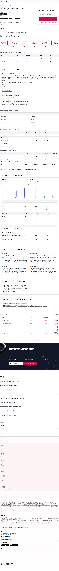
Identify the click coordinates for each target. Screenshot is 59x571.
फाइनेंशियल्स (18, 32)
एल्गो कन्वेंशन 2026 (3, 448)
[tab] (29, 69)
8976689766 (26, 527)
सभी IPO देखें (55, 314)
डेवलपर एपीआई (2, 481)
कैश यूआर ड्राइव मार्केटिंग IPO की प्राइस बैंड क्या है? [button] (8, 389)
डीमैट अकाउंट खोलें (30, 363)
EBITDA (6, 181)
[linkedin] (11, 534)
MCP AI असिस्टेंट (3, 477)
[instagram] (4, 534)
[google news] (15, 534)
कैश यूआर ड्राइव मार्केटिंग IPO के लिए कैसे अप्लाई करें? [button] (9, 394)
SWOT (22, 32)
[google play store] (5, 545)
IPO (3, 5)
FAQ (26, 32)
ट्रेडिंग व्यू (2, 480)
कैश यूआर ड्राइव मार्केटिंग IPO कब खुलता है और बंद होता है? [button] (10, 381)
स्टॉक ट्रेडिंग (2, 460)
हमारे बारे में (2, 445)
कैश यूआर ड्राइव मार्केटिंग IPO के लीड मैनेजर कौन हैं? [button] (9, 411)
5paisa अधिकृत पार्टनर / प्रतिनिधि (5, 488)
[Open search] (55, 1)
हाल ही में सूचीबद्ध (36, 340)
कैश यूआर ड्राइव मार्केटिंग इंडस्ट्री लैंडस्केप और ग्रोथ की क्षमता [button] (17, 300)
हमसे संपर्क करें (2, 511)
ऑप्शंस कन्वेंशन (2, 453)
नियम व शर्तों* (49, 22)
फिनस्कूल (2, 452)
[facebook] (8, 534)
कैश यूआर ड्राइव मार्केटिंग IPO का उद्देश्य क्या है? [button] (8, 415)
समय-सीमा (4, 32)
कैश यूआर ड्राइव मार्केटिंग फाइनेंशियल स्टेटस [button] (13, 175)
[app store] (14, 545)
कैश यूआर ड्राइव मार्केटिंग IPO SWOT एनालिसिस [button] (14, 250)
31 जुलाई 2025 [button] (4, 43)
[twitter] (6, 534)
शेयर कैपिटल (37, 181)
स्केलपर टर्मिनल (2, 470)
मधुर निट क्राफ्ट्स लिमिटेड (7, 323)
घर (1, 5)
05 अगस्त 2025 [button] (24, 43)
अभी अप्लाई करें (48, 19)
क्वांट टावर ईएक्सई (3, 483)
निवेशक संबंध (2, 446)
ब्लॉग (1, 454)
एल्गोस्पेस (2, 479)
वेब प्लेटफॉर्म (2, 471)
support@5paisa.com (8, 527)
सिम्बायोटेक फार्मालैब (6, 320)
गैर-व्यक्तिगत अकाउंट (3, 490)
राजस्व (3, 181)
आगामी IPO (7, 340)
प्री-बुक (56, 320)
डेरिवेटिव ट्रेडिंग (2, 461)
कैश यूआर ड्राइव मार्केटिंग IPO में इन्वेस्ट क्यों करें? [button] (14, 281)
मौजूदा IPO (21, 340)
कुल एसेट (41, 181)
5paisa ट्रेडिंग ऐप (3, 475)
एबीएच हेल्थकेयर (5, 326)
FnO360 (2, 472)
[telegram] (1, 534)
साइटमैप (2, 450)
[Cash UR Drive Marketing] (10, 12)
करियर (1, 449)
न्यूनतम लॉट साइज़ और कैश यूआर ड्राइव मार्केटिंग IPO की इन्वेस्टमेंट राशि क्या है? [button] (13, 398)
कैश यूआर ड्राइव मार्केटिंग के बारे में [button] (10, 70)
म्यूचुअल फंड (2, 464)
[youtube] (13, 534)
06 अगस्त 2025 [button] (34, 43)
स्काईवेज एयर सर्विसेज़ (6, 333)
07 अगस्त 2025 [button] (55, 43)
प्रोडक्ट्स (2, 459)
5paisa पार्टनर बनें (3, 487)
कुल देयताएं (32, 181)
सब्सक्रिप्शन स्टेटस (11, 32)
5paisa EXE (2, 476)
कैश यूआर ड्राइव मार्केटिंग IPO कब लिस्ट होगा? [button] (8, 402)
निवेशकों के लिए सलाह (4, 517)
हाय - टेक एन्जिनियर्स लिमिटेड (7, 330)
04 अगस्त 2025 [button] (14, 43)
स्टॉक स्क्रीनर (2, 465)
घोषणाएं (1, 457)
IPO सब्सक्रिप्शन (50, 340)
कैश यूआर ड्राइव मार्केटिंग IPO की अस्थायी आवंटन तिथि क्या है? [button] (10, 406)
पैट (9, 181)
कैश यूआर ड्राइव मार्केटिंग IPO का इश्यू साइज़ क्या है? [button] (8, 385)
